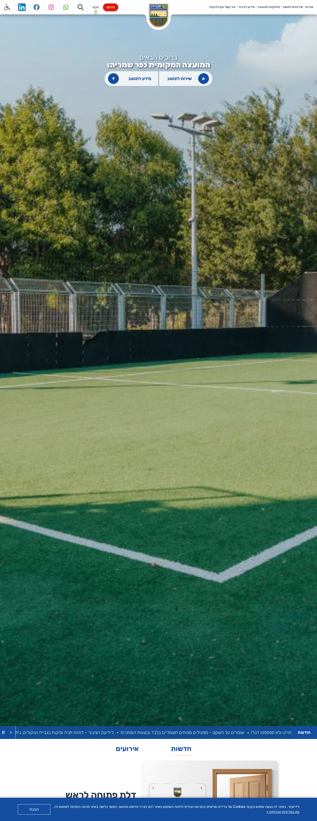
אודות (309, 7)
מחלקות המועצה (269, 7)
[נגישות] (7, 7)
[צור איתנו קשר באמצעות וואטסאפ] (66, 7)
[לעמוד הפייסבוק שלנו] (36, 7)
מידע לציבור (246, 7)
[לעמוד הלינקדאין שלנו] (22, 7)
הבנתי (34, 809)
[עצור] (3, 732)
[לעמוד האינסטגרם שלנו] (51, 7)
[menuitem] (309, 7)
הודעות (304, 732)
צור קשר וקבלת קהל (222, 7)
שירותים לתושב (293, 7)
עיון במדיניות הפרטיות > (283, 812)
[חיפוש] (80, 7)
